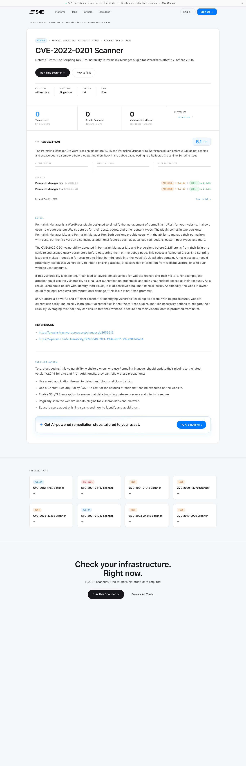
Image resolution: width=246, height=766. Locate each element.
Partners (87, 12)
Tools (32, 22)
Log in (188, 12)
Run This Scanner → (52, 72)
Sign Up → (207, 12)
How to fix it (84, 72)
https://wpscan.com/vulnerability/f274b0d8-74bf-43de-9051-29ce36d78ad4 (91, 339)
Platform (60, 12)
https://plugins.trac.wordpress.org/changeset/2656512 (76, 332)
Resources (105, 12)
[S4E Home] (36, 12)
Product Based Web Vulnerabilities (60, 22)
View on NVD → (203, 199)
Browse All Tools (142, 594)
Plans (74, 12)
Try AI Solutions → (191, 424)
